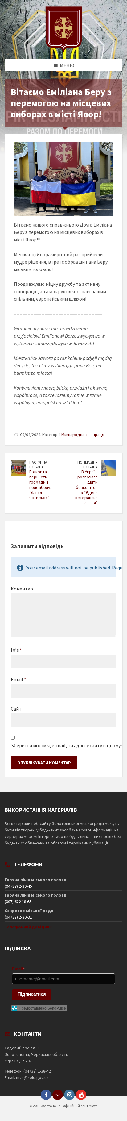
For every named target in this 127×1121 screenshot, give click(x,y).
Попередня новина (87, 464)
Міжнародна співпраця (82, 434)
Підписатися (32, 994)
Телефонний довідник (28, 927)
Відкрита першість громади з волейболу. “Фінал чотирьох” (40, 484)
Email (18, 679)
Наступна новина (38, 464)
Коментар (22, 589)
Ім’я (16, 650)
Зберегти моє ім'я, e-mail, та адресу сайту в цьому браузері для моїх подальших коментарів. (63, 745)
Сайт (16, 709)
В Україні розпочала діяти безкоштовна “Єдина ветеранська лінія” (86, 487)
